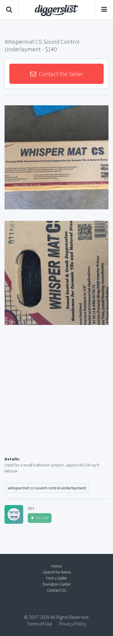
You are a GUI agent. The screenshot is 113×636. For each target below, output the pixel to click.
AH (31, 508)
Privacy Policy (72, 624)
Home (56, 566)
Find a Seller (56, 578)
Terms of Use (39, 624)
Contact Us (56, 590)
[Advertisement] (56, 397)
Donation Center (56, 584)
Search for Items (57, 572)
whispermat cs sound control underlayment (47, 488)
